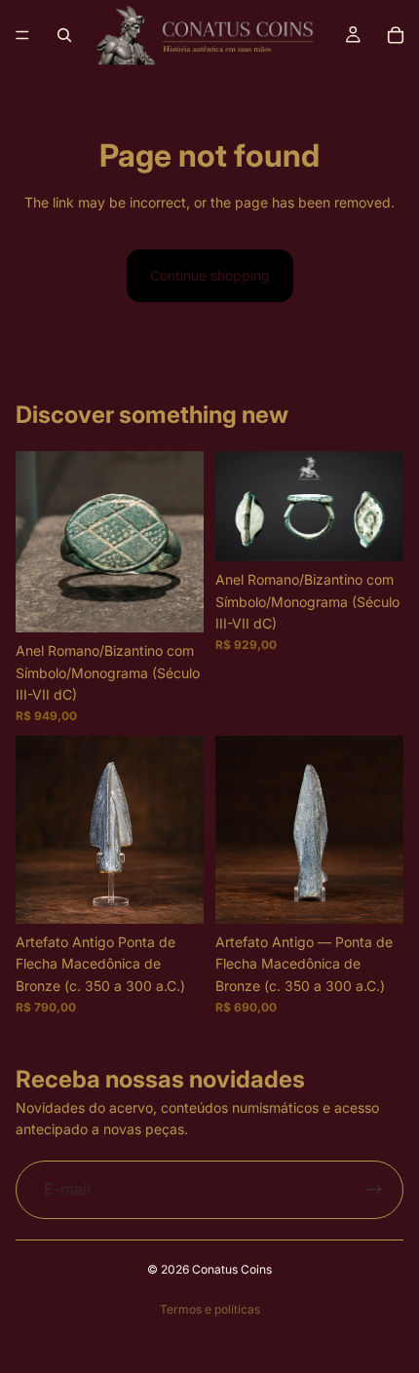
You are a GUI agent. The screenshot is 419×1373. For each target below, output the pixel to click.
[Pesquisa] (64, 35)
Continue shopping (210, 275)
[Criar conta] (374, 1189)
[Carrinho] (395, 35)
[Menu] (22, 35)
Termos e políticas (210, 1309)
